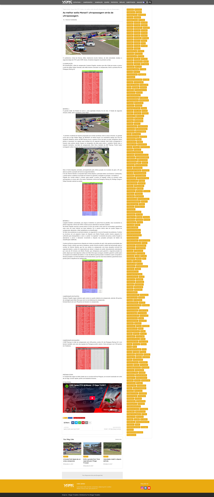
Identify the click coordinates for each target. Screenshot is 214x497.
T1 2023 (130, 46)
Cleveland (131, 256)
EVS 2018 (137, 344)
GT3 (144, 43)
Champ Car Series (133, 20)
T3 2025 (138, 25)
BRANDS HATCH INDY (134, 331)
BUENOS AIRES (132, 162)
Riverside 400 (139, 287)
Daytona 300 (132, 258)
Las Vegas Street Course (134, 367)
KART (130, 167)
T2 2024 (130, 22)
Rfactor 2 (137, 147)
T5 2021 (138, 58)
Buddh (130, 333)
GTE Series (131, 165)
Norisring (147, 217)
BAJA (141, 328)
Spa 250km (131, 196)
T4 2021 (130, 110)
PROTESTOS (114, 2)
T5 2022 (140, 92)
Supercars (140, 219)
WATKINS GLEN (132, 199)
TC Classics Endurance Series (135, 152)
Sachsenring (145, 294)
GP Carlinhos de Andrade (134, 349)
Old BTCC (131, 90)
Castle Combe (139, 250)
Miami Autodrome (142, 377)
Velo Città (131, 224)
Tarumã (140, 222)
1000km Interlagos (133, 227)
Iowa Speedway (138, 359)
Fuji (135, 346)
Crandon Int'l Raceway (134, 339)
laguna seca (131, 157)
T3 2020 (130, 58)
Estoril (139, 258)
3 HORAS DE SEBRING (143, 157)
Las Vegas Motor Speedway (135, 274)
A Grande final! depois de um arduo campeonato (72, 460)
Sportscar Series (141, 411)
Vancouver (131, 424)
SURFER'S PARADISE (134, 294)
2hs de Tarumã (132, 178)
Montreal (147, 191)
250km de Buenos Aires (134, 95)
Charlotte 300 (132, 253)
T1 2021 (139, 66)
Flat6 (130, 346)
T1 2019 (130, 38)
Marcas (144, 40)
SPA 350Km (139, 289)
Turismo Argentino (141, 175)
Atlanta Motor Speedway (134, 243)
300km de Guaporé (133, 204)
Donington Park (140, 206)
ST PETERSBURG (133, 292)
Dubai (130, 344)
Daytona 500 (144, 84)
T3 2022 (138, 46)
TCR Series (142, 14)
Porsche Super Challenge (134, 170)
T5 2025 (138, 43)
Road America (145, 147)
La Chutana (144, 364)
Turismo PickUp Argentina (135, 305)
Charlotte (140, 188)
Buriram (137, 333)
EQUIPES (106, 2)
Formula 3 (131, 105)
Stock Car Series (132, 56)
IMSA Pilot (131, 269)
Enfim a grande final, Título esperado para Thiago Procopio (91, 461)
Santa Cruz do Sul (133, 297)
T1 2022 (141, 56)
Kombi (137, 364)
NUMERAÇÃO (99, 2)
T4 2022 (130, 64)
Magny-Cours (132, 217)
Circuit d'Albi (141, 253)
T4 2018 (130, 82)
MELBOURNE (140, 370)
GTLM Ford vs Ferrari (142, 165)
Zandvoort (146, 305)
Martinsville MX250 (141, 375)
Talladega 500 (132, 222)
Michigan (131, 121)
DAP (143, 339)
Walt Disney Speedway (134, 427)
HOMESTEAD (132, 139)
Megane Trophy (132, 144)
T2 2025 (138, 22)
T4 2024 (138, 33)
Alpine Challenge (133, 183)
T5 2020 (130, 61)
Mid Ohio (131, 380)
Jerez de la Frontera (133, 362)
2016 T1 (145, 201)
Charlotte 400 (139, 103)
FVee (130, 261)
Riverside (139, 398)
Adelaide (131, 323)
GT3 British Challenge (134, 136)
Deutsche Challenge (133, 97)
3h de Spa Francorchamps (135, 235)
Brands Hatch (132, 188)
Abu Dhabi (143, 320)
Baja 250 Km (132, 245)
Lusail (142, 276)
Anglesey (138, 323)
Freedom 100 (137, 261)
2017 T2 (141, 51)
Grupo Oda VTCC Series (77, 9)
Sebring (130, 149)
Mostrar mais (118, 439)
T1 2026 (145, 33)
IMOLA (139, 357)
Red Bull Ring (139, 121)
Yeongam (145, 427)
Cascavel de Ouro (133, 74)
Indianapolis (131, 77)
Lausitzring (145, 367)
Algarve (142, 180)
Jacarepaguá (132, 214)
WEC (138, 424)
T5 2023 (147, 219)
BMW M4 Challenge (142, 128)
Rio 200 (130, 173)
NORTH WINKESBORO (140, 388)
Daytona (146, 113)
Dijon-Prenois (144, 341)
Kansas (130, 364)
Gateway (131, 118)
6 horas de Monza (133, 318)
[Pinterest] (83, 422)
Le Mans (140, 214)
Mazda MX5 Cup (132, 51)
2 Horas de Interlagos (134, 307)
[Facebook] (72, 422)
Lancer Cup (139, 53)
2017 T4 (138, 64)
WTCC (138, 224)
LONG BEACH (132, 141)
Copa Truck (142, 74)
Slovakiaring (144, 409)
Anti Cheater (132, 326)
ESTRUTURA (76, 2)
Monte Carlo (131, 282)
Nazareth (131, 390)
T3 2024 (145, 22)
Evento (144, 344)
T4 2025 (130, 25)
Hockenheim (132, 191)
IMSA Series (131, 12)
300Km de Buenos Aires (134, 232)
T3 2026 (130, 33)
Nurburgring (140, 282)
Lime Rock (131, 370)
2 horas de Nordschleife (134, 201)
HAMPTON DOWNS (142, 266)
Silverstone (139, 193)
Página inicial (66, 9)
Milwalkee (140, 279)
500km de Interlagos (133, 84)
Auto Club (142, 183)
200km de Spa (144, 310)
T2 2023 (138, 30)
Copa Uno (138, 113)
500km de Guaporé (133, 240)
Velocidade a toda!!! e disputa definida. (112, 460)
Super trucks (140, 196)
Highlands (140, 354)
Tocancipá (140, 416)
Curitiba (144, 256)
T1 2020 (146, 79)
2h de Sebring (143, 313)
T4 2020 (143, 69)
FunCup (140, 263)
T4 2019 (146, 38)
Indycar (139, 12)
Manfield (143, 372)
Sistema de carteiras (133, 409)
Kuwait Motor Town (133, 271)
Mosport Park (146, 380)
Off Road (144, 87)
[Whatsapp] (79, 422)
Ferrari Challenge (141, 131)
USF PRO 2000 (139, 82)
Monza (144, 108)
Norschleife (143, 393)
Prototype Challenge (133, 69)
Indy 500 (147, 27)
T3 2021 (130, 48)
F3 (144, 258)
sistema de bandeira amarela (135, 432)
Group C (143, 352)
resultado (131, 9)
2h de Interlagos (132, 313)
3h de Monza (145, 315)
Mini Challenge (138, 167)
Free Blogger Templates (93, 495)
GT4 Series (140, 116)
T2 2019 (142, 20)
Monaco (138, 380)
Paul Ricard (142, 396)
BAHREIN (146, 326)
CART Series (139, 27)
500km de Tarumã (145, 240)
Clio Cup (131, 17)
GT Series (131, 53)
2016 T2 (138, 123)
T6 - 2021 (138, 110)
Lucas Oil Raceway (133, 276)
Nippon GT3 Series (133, 393)
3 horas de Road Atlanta (134, 230)
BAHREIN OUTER (133, 328)
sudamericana (132, 435)
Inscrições (138, 9)
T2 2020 (130, 30)
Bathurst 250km (139, 186)
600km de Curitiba (133, 180)
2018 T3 (145, 35)
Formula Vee (132, 209)
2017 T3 (70, 418)
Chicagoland (132, 336)
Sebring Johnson (132, 403)
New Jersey (139, 390)
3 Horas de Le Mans (143, 178)
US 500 (130, 71)
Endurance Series (133, 14)
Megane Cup (132, 377)
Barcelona (131, 206)
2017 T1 (137, 71)
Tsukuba (131, 419)
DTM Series (131, 131)
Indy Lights (131, 66)
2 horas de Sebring (133, 310)
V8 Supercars (139, 61)
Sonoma (142, 297)
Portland (131, 287)
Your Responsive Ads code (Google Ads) (92, 475)
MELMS (140, 141)
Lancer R (140, 191)
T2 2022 (145, 58)
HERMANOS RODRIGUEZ (134, 211)
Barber (142, 204)
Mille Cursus (131, 279)
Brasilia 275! (131, 248)
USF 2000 (131, 154)
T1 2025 (145, 46)
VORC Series (132, 422)
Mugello (140, 383)
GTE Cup (144, 136)
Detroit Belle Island (133, 341)
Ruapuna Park (141, 401)
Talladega (131, 175)
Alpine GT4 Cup (143, 126)
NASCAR (138, 17)
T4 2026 (130, 123)
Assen (139, 326)
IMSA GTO (146, 357)
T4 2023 (130, 40)
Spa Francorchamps (133, 100)
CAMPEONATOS (87, 2)
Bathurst (131, 186)
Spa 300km (131, 411)
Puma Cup (146, 170)
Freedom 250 (132, 263)
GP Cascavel (137, 134)
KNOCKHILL (144, 362)
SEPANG (131, 289)
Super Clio (138, 149)
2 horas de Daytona (144, 199)
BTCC (146, 61)
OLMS (130, 147)
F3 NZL (145, 162)
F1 (139, 162)
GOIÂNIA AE (132, 266)
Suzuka (130, 300)
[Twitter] (76, 422)
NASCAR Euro (142, 385)
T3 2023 (130, 35)
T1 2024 (138, 35)
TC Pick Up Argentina (140, 173)
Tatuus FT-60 (132, 416)
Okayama (131, 284)
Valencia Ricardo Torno (143, 422)
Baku (143, 331)
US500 (137, 419)
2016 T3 (130, 113)
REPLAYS (122, 2)
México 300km (132, 385)
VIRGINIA (144, 419)
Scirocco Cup (132, 92)
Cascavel (131, 103)
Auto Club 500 (143, 160)
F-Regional (145, 64)
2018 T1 (138, 48)
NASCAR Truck (142, 144)
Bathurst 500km (141, 245)
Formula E (139, 105)
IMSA (139, 139)
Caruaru (130, 250)
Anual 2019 (131, 128)
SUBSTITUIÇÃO (130, 2)
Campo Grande (141, 248)
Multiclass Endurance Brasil (135, 79)
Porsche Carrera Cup (141, 90)
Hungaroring (132, 357)
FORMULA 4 (144, 97)
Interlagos (136, 87)
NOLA (130, 388)
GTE (130, 87)
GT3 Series (138, 38)
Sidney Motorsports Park (134, 406)
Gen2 (130, 352)
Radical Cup (131, 219)
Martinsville (131, 375)
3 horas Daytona (132, 126)
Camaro (144, 333)
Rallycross (131, 193)
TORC (145, 414)
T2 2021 (130, 43)
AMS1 (141, 318)
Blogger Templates (73, 495)
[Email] (86, 422)
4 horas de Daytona (133, 237)
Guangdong (131, 354)
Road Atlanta (132, 401)
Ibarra (130, 359)
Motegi (139, 217)
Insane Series (139, 118)
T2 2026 (145, 30)
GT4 (145, 349)
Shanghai (142, 403)
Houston (147, 354)
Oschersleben (140, 284)
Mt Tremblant (132, 383)
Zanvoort (131, 429)
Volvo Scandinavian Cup (142, 154)
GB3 (130, 134)
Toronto (142, 302)
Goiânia (136, 352)
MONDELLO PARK (133, 372)
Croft (138, 256)
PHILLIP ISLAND (132, 396)
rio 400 (145, 110)
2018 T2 (145, 25)
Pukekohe (131, 398)
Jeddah (138, 269)
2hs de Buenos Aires (133, 315)
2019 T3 (130, 27)
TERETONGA (138, 300)
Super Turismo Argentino (134, 414)
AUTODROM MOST (133, 320)
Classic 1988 (141, 336)
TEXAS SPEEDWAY (133, 302)
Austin (145, 243)
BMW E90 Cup (144, 100)
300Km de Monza (133, 160)
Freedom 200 (132, 116)
